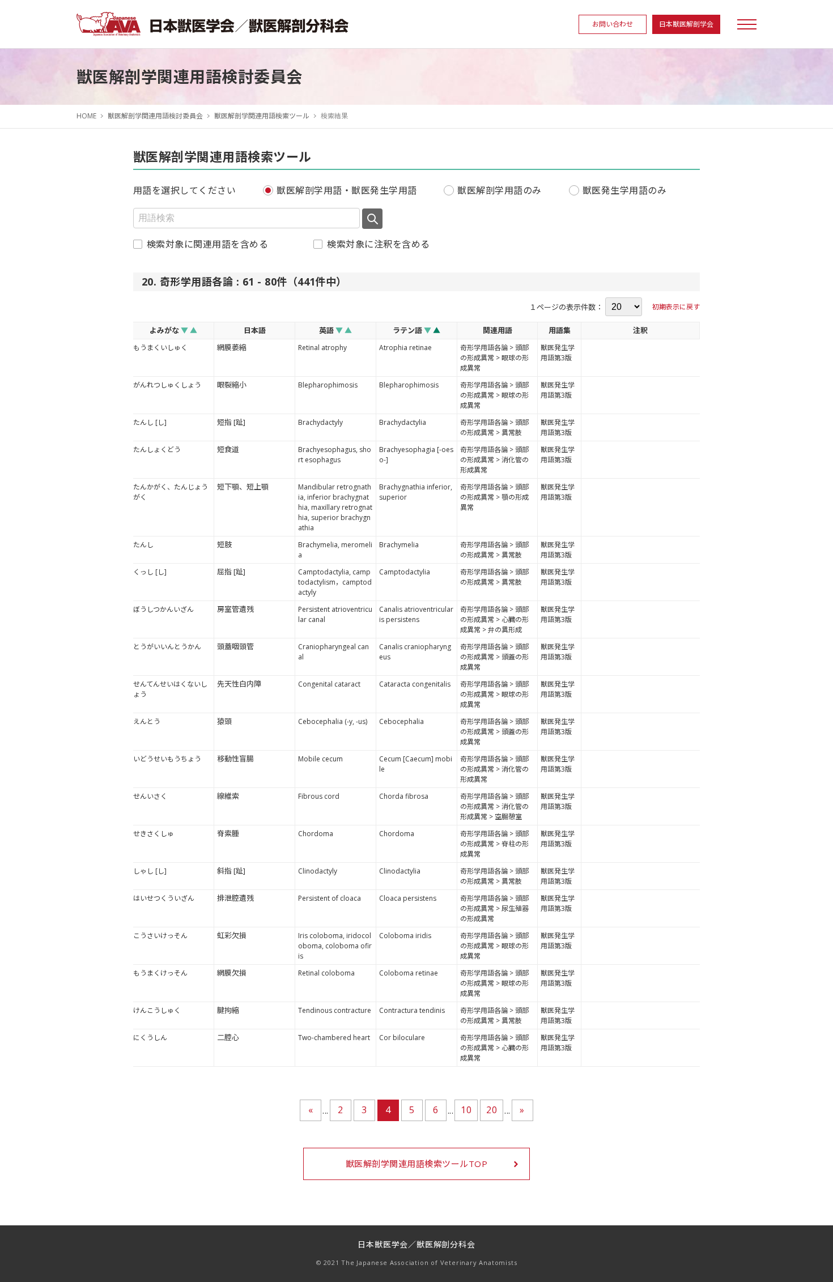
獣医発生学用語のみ (624, 190)
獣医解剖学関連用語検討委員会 (155, 116)
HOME (86, 116)
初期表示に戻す (676, 307)
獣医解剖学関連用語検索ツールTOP (416, 1163)
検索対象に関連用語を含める (207, 244)
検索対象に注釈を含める (378, 244)
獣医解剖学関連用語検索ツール (261, 116)
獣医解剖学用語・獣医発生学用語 (346, 190)
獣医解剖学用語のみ (499, 190)
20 (491, 1110)
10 (466, 1110)
